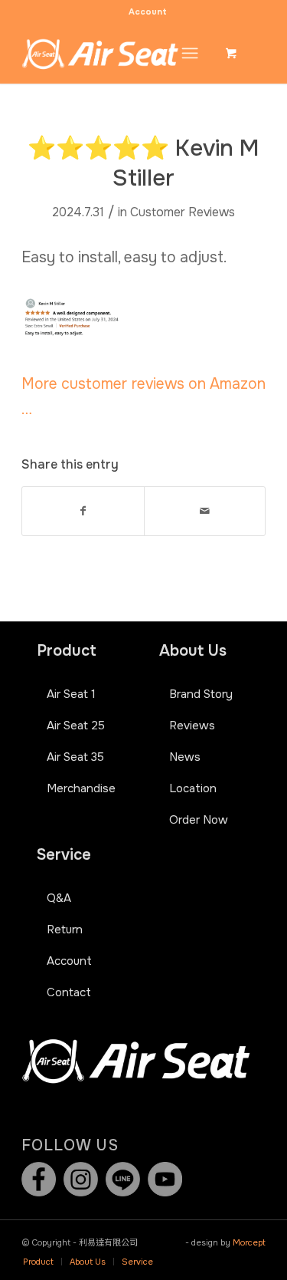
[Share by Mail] (205, 511)
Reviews (192, 725)
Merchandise (81, 788)
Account (148, 11)
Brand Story (201, 694)
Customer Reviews (182, 212)
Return (65, 929)
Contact (69, 992)
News (185, 757)
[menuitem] (147, 11)
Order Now (198, 820)
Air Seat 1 (71, 694)
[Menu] (189, 53)
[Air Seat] (119, 53)
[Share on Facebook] (82, 511)
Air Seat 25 (76, 725)
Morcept (249, 1242)
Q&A (59, 898)
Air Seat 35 (75, 757)
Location (193, 788)
